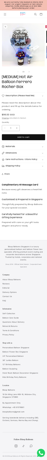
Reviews (6, 284)
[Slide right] (29, 72)
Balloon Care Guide (11, 318)
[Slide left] (18, 72)
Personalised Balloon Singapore (16, 348)
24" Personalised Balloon (13, 356)
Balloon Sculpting (10, 369)
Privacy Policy (8, 335)
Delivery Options (10, 292)
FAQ (4, 301)
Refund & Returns (10, 326)
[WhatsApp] (31, 445)
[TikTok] (23, 445)
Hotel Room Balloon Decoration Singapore (20, 373)
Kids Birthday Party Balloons (14, 377)
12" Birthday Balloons (11, 364)
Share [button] (7, 174)
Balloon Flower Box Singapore (15, 352)
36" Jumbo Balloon (10, 360)
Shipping (5, 118)
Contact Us (7, 296)
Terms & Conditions (11, 330)
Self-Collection (9, 313)
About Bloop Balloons (12, 279)
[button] (5, 14)
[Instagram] (16, 445)
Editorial (6, 288)
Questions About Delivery (13, 322)
